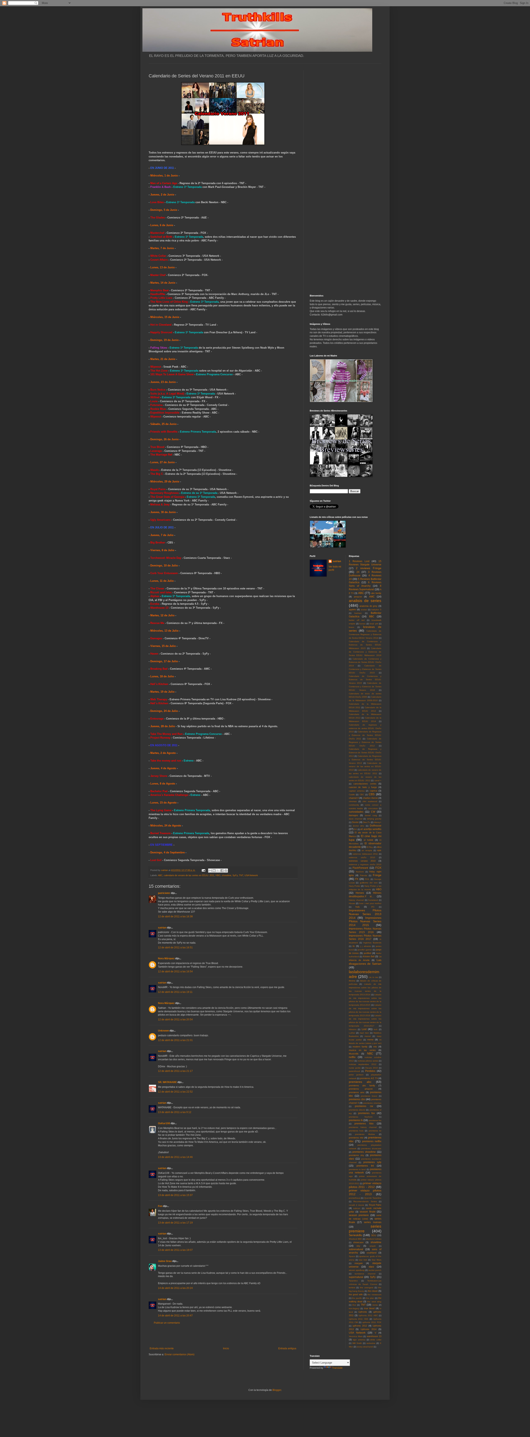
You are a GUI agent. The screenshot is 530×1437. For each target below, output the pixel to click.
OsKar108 (164, 1123)
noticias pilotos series (368, 1061)
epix (379, 850)
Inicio (226, 1348)
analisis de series (365, 601)
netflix (352, 1057)
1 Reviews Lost (359, 561)
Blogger (276, 1390)
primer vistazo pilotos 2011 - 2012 (365, 1185)
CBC (362, 794)
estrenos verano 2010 (362, 861)
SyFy (235, 875)
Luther (352, 1033)
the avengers (366, 1287)
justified (367, 953)
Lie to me (373, 977)
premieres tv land (357, 1169)
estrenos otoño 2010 (362, 857)
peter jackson (356, 1075)
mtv (375, 1046)
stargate (358, 1263)
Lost (364, 1029)
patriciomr (164, 893)
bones (362, 624)
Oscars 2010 (371, 1068)
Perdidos (370, 1071)
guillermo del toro (369, 883)
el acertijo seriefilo (371, 829)
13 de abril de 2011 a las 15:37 (175, 1195)
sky (358, 1246)
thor (354, 1305)
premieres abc (360, 1081)
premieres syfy (372, 1162)
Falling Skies (158, 347)
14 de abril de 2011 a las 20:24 (175, 1288)
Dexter (355, 822)
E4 (355, 829)
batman (358, 613)
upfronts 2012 (360, 1325)
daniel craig (371, 815)
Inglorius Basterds (372, 943)
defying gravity (374, 819)
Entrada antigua (287, 1348)
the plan (370, 1298)
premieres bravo (369, 1096)
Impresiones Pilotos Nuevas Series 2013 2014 (365, 914)
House (352, 903)
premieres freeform (360, 1117)
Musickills (354, 1053)
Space (352, 1256)
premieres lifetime (365, 1134)
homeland (373, 900)
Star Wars (376, 1260)
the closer (373, 1291)
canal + (377, 780)
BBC (371, 616)
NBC (370, 1053)
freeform (360, 872)
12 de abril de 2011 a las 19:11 (175, 992)
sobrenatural (356, 1249)
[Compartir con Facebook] (222, 870)
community (354, 805)
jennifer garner (365, 950)
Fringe (377, 875)
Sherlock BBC (355, 1239)
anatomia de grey (368, 606)
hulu (357, 907)
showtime (226, 875)
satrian (162, 927)
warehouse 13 (374, 1336)
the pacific (357, 1298)
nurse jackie (355, 1068)
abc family (376, 593)
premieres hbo (363, 1123)
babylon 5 (376, 609)
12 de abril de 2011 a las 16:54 (175, 971)
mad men (364, 1033)
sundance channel (365, 1274)
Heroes (360, 892)
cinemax (353, 801)
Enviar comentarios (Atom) (179, 1354)
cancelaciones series (364, 783)
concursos (373, 808)
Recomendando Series (365, 1201)
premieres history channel (363, 1127)
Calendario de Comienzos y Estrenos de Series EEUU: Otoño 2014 (365, 662)
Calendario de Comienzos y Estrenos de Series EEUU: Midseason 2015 (365, 645)
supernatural (356, 1277)
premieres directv (357, 1110)
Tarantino (353, 1281)
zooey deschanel (365, 1347)
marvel (368, 1036)
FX (356, 879)
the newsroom (374, 1294)
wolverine (370, 1343)
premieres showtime (364, 1151)
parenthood (354, 1071)
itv (354, 946)
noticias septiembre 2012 (363, 1064)
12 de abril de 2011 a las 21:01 (175, 1040)
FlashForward (360, 867)
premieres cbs (357, 1099)
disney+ (377, 822)
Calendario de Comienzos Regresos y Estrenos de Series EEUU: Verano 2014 (365, 634)
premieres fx (356, 1120)
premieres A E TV (369, 1078)
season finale (367, 1211)
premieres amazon (361, 1089)
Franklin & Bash (160, 186)
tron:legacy (354, 1308)
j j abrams (365, 946)
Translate (337, 1367)
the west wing (374, 1301)
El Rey (370, 847)
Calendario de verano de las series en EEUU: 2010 (365, 766)
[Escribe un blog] (214, 870)
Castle (352, 794)
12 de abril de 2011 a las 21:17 (175, 1071)
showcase (358, 1242)
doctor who (358, 826)
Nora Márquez (166, 958)
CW (373, 811)
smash (373, 1246)
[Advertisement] (223, 1335)
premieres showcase (371, 1148)
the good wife (356, 1294)
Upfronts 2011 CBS (359, 1319)
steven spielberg (357, 1270)
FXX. (367, 879)
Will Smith (357, 1343)
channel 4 (354, 798)
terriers (352, 1287)
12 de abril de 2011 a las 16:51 (175, 947)
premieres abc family (362, 1085)
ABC (160, 875)
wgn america (359, 1340)
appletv (352, 609)
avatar (364, 609)
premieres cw (364, 1106)
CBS (372, 794)
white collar (375, 1340)
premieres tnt (365, 1165)
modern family (360, 1046)
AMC (372, 596)
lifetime (352, 981)
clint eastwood (370, 801)
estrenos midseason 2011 (365, 854)
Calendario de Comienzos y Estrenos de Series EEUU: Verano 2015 (365, 679)
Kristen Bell (368, 956)
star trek (363, 1260)
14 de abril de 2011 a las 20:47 (175, 1315)
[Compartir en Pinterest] (226, 870)
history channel (356, 900)
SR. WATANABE (167, 1082)
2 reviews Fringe (368, 568)
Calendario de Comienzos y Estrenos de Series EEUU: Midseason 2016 (365, 651)
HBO (218, 875)
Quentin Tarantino (373, 1198)
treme (375, 1305)
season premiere (359, 1215)
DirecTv (366, 822)
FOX (378, 867)
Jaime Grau (165, 1261)
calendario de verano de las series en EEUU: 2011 (189, 875)
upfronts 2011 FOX (371, 1322)
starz (371, 1266)
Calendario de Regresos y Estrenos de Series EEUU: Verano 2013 (365, 759)
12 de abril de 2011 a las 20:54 (175, 1019)
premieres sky (356, 1155)
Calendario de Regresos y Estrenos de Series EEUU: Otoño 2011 (365, 735)
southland (371, 1252)
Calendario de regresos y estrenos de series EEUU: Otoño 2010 (365, 728)
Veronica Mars (356, 1336)
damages (353, 815)
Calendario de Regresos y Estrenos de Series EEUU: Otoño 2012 (365, 742)
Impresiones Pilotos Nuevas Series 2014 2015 (365, 921)
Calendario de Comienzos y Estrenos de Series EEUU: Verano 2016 (365, 686)
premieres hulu (356, 1131)
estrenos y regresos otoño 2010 (365, 864)
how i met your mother (370, 903)
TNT (241, 875)
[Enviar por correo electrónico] (210, 870)
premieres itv (375, 1131)
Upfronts (362, 1312)
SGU (373, 1235)
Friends (363, 875)
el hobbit (368, 840)
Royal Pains (375, 1205)
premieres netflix (372, 1141)
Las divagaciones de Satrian (365, 961)
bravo (351, 627)
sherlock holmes (373, 1239)
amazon (358, 596)
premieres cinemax (372, 1103)
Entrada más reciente (162, 1348)
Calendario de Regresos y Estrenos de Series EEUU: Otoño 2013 (365, 752)
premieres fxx (375, 1120)
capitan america (357, 791)
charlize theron (370, 798)
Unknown (163, 1030)
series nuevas (372, 1222)
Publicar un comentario (167, 1322)
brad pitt (374, 624)
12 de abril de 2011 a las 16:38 (175, 916)
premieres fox (366, 1113)
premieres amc (357, 1092)
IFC (373, 907)
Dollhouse (375, 825)
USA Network (251, 875)
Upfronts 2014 (368, 1329)
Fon (160, 1206)
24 (358, 572)
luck (375, 1029)
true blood (369, 1308)
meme (370, 1039)
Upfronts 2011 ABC (368, 1315)
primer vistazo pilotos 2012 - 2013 (365, 1192)
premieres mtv (356, 1137)
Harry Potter (354, 886)
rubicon (356, 1208)
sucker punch (375, 1270)
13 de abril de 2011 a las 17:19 (175, 1222)
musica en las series (362, 1050)
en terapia (367, 850)
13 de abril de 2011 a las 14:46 (175, 1157)
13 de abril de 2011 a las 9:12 (174, 1112)
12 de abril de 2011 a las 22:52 (175, 1091)
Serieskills (355, 1235)
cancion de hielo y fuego (363, 787)
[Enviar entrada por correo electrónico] (203, 870)
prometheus (354, 1198)
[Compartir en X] (218, 870)
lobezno (353, 1029)
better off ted (357, 620)
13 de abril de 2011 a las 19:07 (175, 1250)
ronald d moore (356, 1205)
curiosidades (356, 811)
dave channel (355, 819)
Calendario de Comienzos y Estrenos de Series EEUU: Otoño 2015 (365, 669)
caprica (373, 790)
